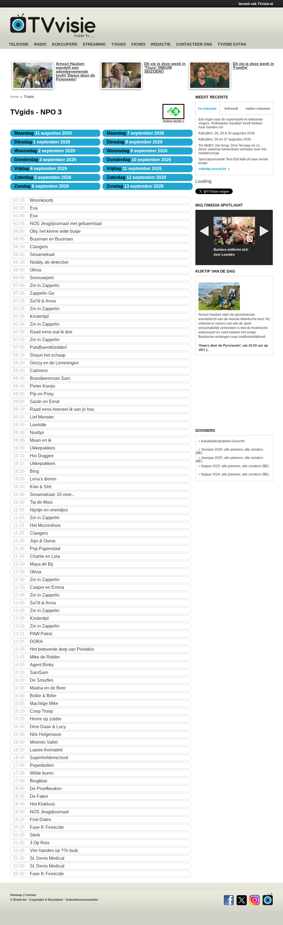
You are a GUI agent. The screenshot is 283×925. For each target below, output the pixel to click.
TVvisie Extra (232, 44)
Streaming (94, 44)
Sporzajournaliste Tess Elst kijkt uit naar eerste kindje (233, 161)
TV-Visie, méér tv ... (53, 25)
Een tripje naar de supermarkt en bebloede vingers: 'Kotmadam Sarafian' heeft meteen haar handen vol (230, 123)
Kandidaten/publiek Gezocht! (223, 441)
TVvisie (268, 899)
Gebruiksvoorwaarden (82, 899)
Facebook (229, 899)
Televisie (18, 44)
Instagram (255, 899)
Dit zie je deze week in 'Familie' (253, 65)
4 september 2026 (40, 168)
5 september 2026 (42, 177)
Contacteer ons (194, 44)
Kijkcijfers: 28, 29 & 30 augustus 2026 (226, 133)
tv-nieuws (207, 108)
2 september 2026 (44, 150)
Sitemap (16, 895)
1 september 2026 (42, 142)
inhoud (231, 108)
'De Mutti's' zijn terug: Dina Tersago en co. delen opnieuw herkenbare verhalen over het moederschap (232, 149)
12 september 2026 (136, 177)
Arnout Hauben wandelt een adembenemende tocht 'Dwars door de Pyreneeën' (75, 71)
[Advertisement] (194, 26)
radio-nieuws (258, 108)
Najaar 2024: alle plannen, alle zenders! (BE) (235, 474)
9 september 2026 (137, 150)
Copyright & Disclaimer (46, 899)
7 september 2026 (135, 133)
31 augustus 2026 (43, 133)
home (14, 96)
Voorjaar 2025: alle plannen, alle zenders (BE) (229, 459)
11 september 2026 (134, 168)
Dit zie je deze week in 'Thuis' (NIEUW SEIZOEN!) (165, 67)
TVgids (118, 44)
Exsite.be (20, 899)
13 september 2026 (135, 186)
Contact (30, 895)
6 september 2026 (41, 186)
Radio (40, 44)
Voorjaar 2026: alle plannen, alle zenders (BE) (229, 451)
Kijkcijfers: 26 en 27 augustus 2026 (224, 139)
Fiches (138, 44)
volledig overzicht (212, 169)
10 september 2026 (139, 159)
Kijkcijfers (64, 44)
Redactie (161, 44)
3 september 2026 (45, 159)
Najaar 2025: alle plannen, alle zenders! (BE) (235, 466)
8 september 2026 (135, 142)
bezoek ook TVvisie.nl (256, 4)
